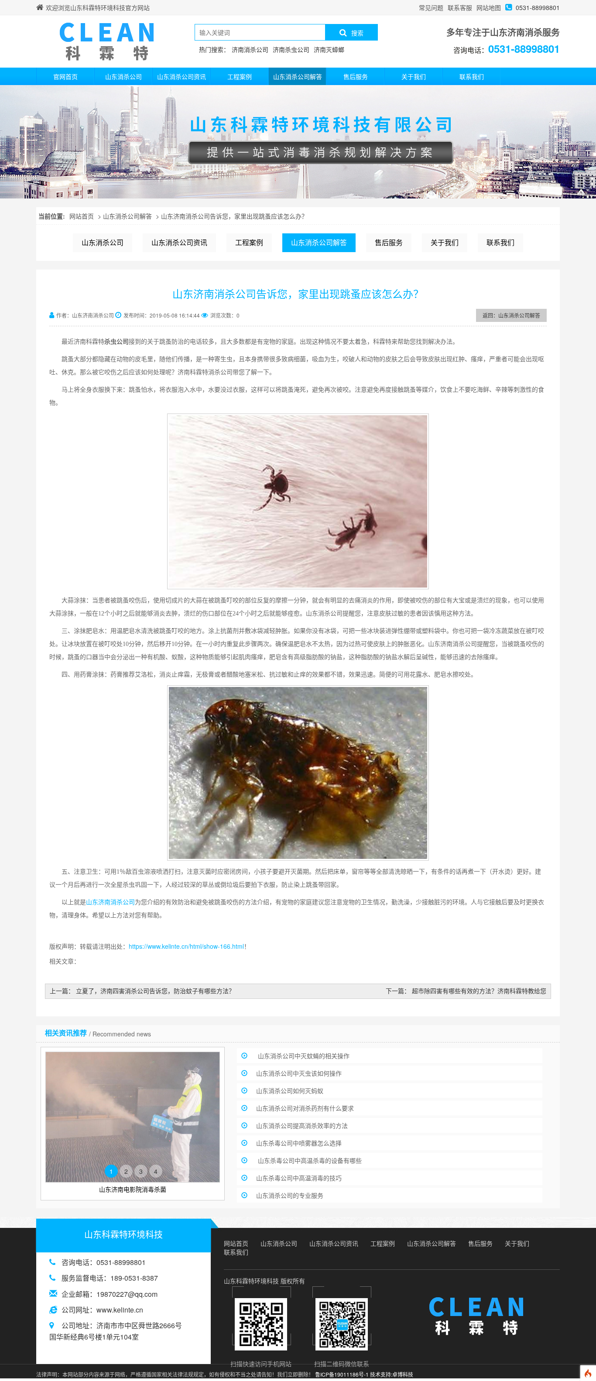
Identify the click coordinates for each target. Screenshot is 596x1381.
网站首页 (81, 216)
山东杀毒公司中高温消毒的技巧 (299, 1177)
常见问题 (431, 7)
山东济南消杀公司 (110, 902)
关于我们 (413, 76)
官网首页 (65, 76)
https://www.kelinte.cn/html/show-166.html (186, 946)
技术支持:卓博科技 (391, 1374)
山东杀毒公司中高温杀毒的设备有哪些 (309, 1160)
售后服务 (355, 76)
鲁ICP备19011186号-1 (342, 1374)
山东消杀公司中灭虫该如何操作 (299, 1073)
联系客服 (460, 7)
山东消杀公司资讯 (181, 76)
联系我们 (471, 76)
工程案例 (239, 76)
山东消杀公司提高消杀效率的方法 (302, 1125)
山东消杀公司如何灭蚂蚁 (289, 1090)
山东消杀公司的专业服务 (289, 1195)
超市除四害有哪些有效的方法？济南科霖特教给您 (479, 990)
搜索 (357, 32)
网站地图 (488, 7)
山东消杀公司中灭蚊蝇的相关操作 (302, 1055)
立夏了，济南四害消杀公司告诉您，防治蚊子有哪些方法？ (155, 990)
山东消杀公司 (123, 76)
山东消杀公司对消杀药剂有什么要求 (305, 1108)
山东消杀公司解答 (297, 76)
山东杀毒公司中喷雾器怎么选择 (299, 1142)
